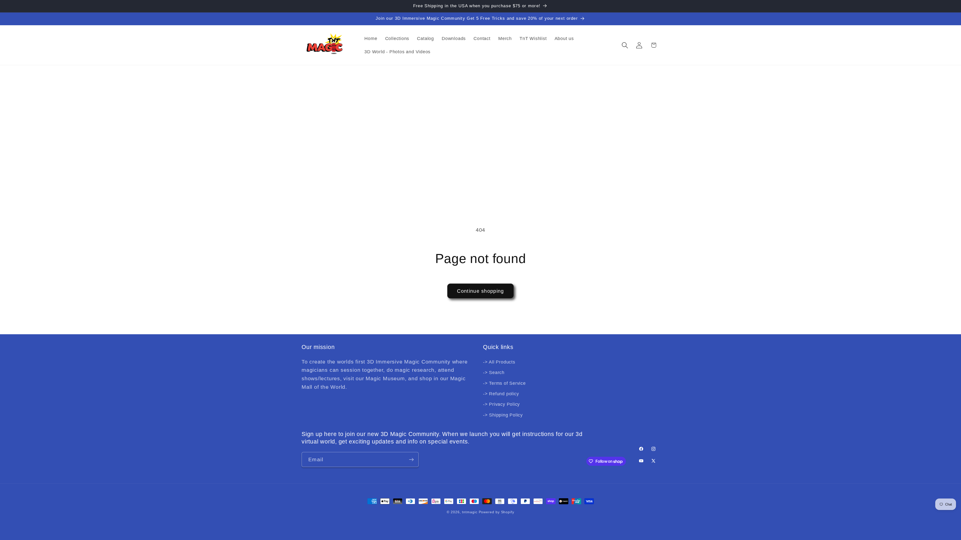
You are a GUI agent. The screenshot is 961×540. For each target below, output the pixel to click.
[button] (625, 45)
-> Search (494, 372)
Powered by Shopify (496, 512)
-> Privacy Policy (501, 404)
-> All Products (499, 362)
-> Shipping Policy (503, 415)
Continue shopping (480, 291)
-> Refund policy (501, 393)
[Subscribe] (411, 459)
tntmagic (469, 512)
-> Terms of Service (504, 383)
